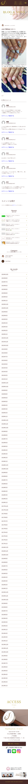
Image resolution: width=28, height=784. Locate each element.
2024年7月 (5, 282)
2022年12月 (5, 304)
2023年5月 (5, 297)
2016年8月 (5, 562)
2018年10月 (5, 468)
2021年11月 (5, 341)
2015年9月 (5, 603)
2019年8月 (5, 435)
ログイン (14, 205)
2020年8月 (5, 394)
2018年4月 (5, 491)
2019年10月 (5, 427)
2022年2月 (5, 330)
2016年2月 (5, 584)
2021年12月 (5, 338)
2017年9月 (5, 513)
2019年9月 (5, 431)
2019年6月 (5, 442)
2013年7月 (5, 663)
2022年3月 (5, 326)
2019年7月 (5, 439)
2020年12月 (5, 383)
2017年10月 (5, 510)
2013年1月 (5, 685)
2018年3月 (5, 495)
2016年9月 (5, 558)
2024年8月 (5, 278)
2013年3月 (5, 678)
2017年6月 (5, 525)
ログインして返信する (8, 115)
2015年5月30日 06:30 (10, 154)
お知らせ (13, 229)
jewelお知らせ (13, 238)
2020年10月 (5, 386)
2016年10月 (5, 554)
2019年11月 (5, 424)
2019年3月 (5, 454)
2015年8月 (5, 607)
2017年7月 (5, 521)
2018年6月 (5, 483)
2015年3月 (5, 622)
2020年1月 (5, 416)
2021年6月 (5, 360)
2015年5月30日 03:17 (10, 139)
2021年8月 (5, 353)
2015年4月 (5, 618)
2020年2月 (5, 412)
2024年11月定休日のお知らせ (13, 243)
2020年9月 (5, 390)
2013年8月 (5, 659)
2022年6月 (5, 315)
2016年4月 (5, 577)
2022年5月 (5, 319)
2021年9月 (5, 349)
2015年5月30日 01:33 (10, 123)
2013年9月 (5, 655)
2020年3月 (5, 409)
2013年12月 (5, 644)
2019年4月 (5, 450)
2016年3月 (5, 581)
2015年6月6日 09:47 (10, 183)
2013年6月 (5, 667)
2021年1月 (5, 379)
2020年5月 (5, 401)
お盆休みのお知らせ (13, 225)
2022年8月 (5, 311)
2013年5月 (5, 670)
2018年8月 (5, 476)
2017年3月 (5, 536)
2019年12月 (5, 420)
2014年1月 (5, 640)
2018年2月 (5, 498)
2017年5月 (5, 528)
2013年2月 (5, 682)
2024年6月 (5, 285)
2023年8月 (5, 293)
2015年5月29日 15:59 (10, 106)
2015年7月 (5, 611)
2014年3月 (5, 637)
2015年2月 (5, 626)
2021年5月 (5, 364)
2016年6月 (5, 569)
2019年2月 (5, 457)
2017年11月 (5, 506)
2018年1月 (5, 502)
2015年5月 (5, 614)
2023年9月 (5, 289)
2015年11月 (5, 596)
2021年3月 (5, 371)
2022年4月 (5, 323)
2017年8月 (5, 517)
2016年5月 (5, 573)
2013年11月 (5, 648)
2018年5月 (5, 487)
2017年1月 (5, 543)
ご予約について (13, 216)
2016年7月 (5, 566)
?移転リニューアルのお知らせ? (13, 220)
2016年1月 (5, 588)
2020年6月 (5, 397)
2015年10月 (5, 599)
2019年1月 (5, 461)
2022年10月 (5, 308)
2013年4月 (5, 674)
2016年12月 (5, 547)
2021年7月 (5, 356)
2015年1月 (5, 629)
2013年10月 (5, 652)
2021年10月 (5, 345)
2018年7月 (5, 480)
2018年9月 (5, 472)
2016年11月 (5, 551)
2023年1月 (5, 300)
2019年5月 (5, 446)
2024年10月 (5, 274)
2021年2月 (5, 375)
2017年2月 (5, 540)
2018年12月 (5, 465)
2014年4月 (5, 633)
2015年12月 (5, 592)
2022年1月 (5, 334)
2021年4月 (5, 368)
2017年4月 (5, 532)
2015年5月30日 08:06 (10, 168)
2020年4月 (5, 405)
